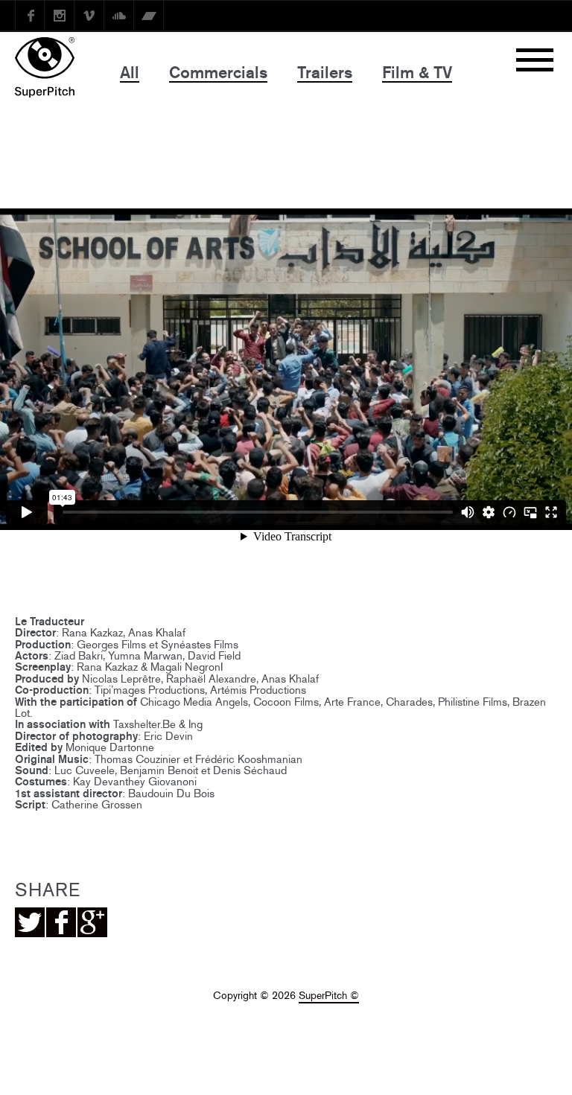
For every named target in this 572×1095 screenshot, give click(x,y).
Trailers (324, 73)
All (129, 73)
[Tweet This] (30, 922)
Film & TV (417, 73)
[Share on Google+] (92, 922)
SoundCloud (119, 16)
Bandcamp (149, 16)
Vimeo (89, 16)
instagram (59, 16)
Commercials (218, 73)
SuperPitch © (329, 995)
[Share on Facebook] (61, 922)
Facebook (30, 16)
